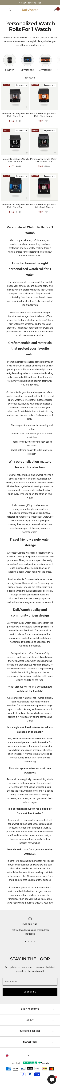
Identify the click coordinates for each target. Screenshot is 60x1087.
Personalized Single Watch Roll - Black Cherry (43, 206)
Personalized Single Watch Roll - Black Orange (43, 115)
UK (28, 1055)
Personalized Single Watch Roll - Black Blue (15, 206)
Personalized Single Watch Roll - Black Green (43, 160)
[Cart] (55, 10)
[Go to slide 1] (25, 941)
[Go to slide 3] (31, 941)
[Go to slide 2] (28, 941)
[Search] (10, 10)
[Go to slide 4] (34, 941)
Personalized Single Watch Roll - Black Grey (15, 115)
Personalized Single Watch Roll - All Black (15, 160)
